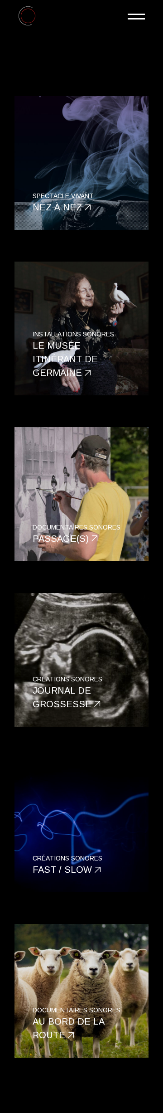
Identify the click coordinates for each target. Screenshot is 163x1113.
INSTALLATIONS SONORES (73, 334)
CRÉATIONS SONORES (67, 679)
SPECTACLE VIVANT (63, 195)
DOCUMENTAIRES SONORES (76, 527)
